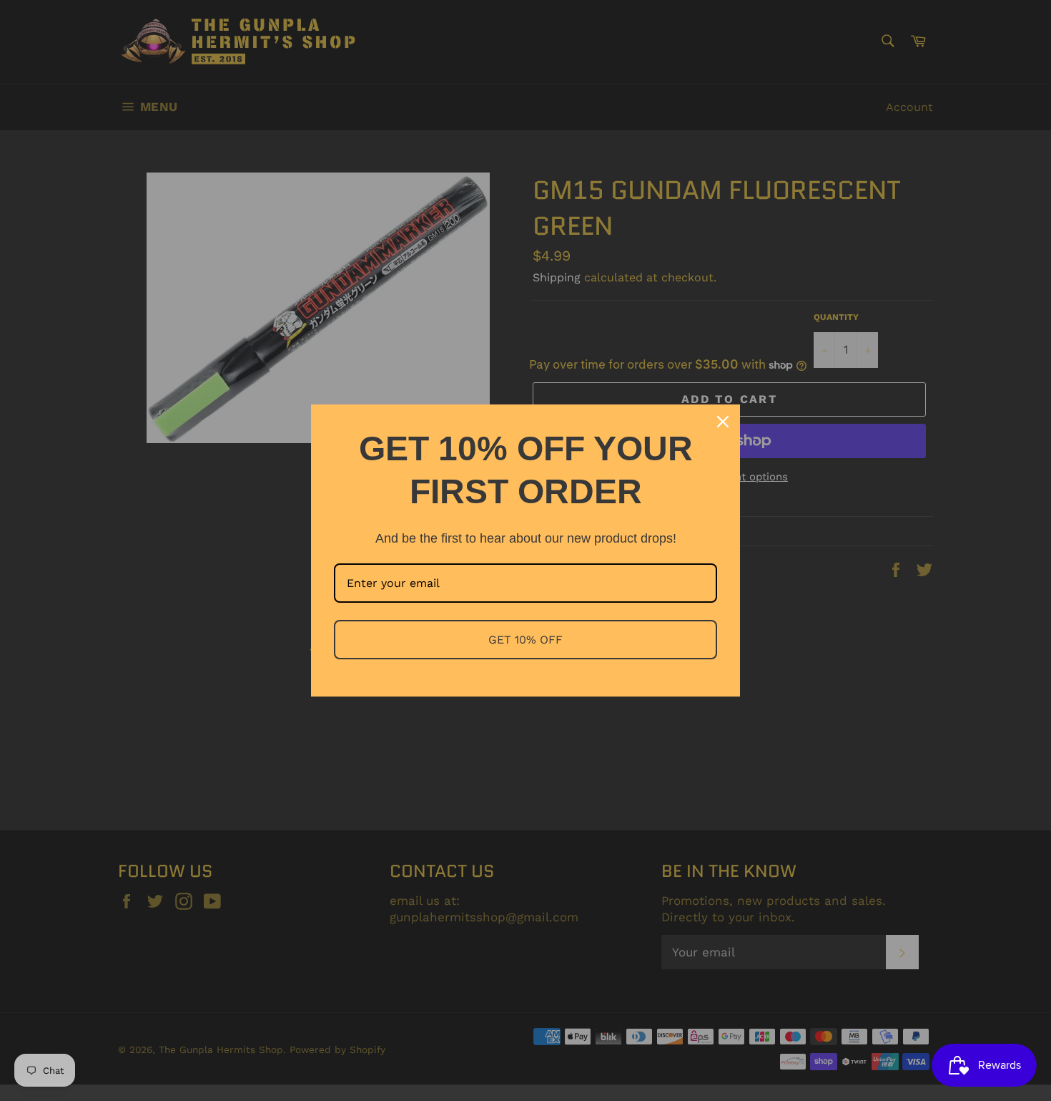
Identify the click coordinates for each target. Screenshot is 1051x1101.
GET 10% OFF (525, 639)
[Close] (723, 421)
